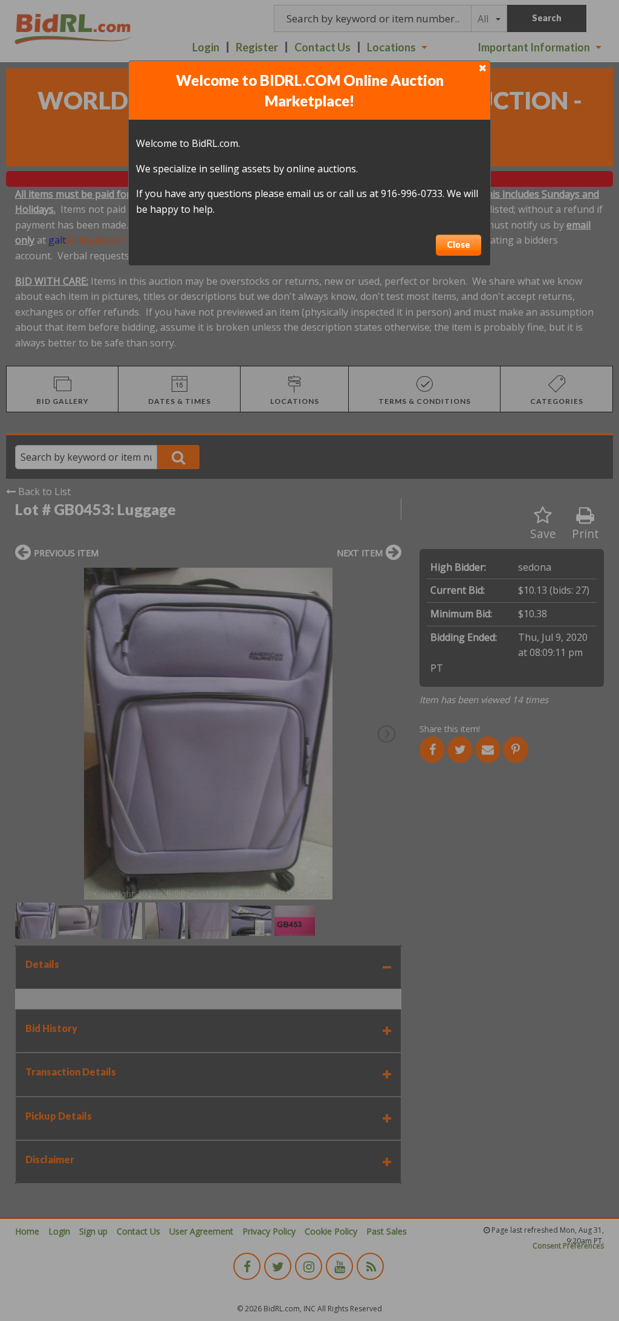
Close (458, 244)
